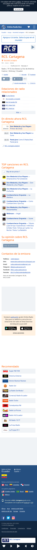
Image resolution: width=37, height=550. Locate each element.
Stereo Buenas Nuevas (17, 381)
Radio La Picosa (15, 410)
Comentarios (21, 528)
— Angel (14, 213)
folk (3, 63)
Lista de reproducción (20, 83)
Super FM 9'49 (14, 371)
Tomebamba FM (15, 405)
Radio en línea (6, 470)
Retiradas (24, 66)
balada (12, 63)
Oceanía (22, 511)
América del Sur (7, 511)
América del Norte (17, 509)
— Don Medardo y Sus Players (20, 184)
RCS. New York (10, 105)
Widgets (29, 528)
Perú (6, 485)
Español (6, 74)
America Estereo (15, 376)
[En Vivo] (33, 47)
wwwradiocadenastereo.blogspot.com (23, 261)
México (7, 495)
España (31, 491)
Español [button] (16, 471)
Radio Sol (12, 386)
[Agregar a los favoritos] (4, 546)
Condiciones (5, 528)
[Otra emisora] (25, 546)
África (3, 509)
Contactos (32, 83)
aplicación (14, 317)
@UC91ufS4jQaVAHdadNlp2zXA (20, 272)
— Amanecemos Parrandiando (18, 177)
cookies (18, 2)
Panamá (26, 485)
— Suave (20, 218)
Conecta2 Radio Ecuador (18, 396)
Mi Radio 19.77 (14, 420)
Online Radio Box (14, 27)
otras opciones (18, 333)
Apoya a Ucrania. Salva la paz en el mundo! (18, 39)
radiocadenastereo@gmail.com (21, 264)
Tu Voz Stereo (10, 96)
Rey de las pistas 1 (13, 171)
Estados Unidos (10, 491)
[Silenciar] (33, 546)
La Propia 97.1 (14, 430)
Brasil (22, 491)
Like (7, 79)
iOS (32, 503)
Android (26, 503)
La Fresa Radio (14, 425)
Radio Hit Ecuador (16, 415)
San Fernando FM (11, 102)
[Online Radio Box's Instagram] (13, 517)
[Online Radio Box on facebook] (3, 517)
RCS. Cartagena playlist (12, 146)
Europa (15, 511)
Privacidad (13, 528)
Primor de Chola (20, 127)
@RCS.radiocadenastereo (19, 270)
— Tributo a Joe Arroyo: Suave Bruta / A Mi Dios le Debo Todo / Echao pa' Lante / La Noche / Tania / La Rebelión (20, 226)
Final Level (11, 525)
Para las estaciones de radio (9, 531)
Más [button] (17, 112)
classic (7, 63)
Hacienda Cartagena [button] (10, 60)
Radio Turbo (13, 400)
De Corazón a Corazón (13, 99)
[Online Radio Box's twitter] (8, 517)
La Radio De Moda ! (16, 391)
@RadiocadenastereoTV (18, 267)
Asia (8, 509)
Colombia (16, 485)
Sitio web (24, 74)
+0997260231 (15, 259)
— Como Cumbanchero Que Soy (20, 202)
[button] (18, 546)
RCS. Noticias (10, 108)
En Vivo (19, 79)
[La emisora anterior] (11, 546)
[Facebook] (31, 74)
